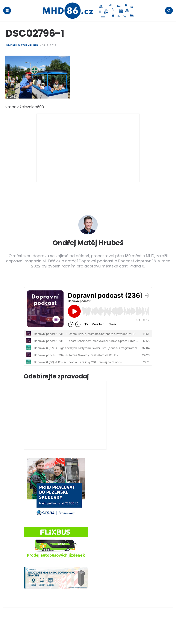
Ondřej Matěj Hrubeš (22, 45)
